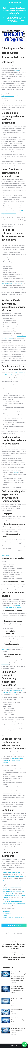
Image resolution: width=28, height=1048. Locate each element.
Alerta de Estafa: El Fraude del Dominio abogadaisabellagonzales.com (19, 1001)
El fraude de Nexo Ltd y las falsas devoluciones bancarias (18, 1030)
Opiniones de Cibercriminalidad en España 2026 (18, 1020)
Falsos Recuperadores (8, 31)
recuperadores (5, 664)
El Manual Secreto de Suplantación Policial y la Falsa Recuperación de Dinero (17, 989)
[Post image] (5, 974)
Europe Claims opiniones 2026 (17, 1010)
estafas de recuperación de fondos (11, 283)
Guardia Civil (4, 649)
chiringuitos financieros (7, 96)
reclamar (16, 472)
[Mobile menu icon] (25, 2)
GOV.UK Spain (5, 555)
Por (11, 933)
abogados (16, 70)
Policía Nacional (15, 647)
